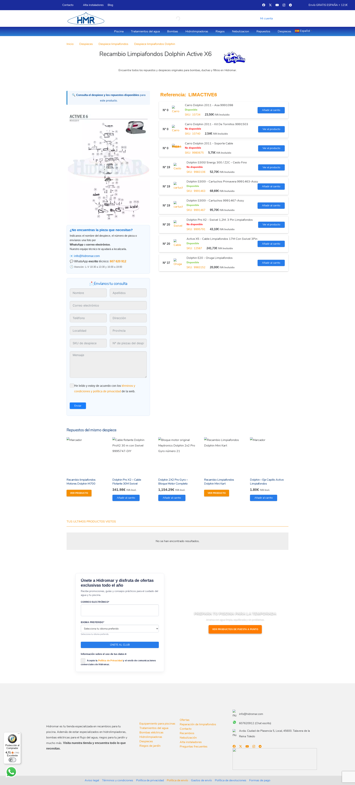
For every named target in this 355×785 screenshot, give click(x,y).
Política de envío (177, 780)
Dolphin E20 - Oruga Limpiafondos (210, 258)
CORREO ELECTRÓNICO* (95, 602)
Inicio (70, 44)
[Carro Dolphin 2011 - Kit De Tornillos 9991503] (176, 129)
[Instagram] (284, 5)
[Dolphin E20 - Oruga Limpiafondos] (178, 263)
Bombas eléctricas (151, 732)
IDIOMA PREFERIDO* (92, 622)
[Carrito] (282, 18)
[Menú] (18, 734)
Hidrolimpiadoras (150, 737)
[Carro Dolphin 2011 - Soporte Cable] (176, 148)
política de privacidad (107, 391)
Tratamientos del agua (153, 728)
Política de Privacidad (110, 660)
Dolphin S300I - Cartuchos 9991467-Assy (215, 201)
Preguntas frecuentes (193, 747)
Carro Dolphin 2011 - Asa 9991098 (209, 105)
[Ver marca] (234, 63)
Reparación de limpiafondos (198, 724)
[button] (265, 18)
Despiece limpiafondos (113, 44)
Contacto (186, 729)
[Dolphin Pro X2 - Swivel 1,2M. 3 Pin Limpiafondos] (178, 224)
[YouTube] (277, 5)
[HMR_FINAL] (65, 712)
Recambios (187, 733)
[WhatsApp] (11, 772)
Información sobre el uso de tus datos (102, 654)
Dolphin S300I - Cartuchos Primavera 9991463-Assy (222, 182)
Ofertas (185, 720)
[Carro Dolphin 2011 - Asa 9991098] (176, 110)
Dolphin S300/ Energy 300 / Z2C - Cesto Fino (217, 163)
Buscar (171, 18)
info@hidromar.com (87, 256)
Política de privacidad (150, 780)
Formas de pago (259, 780)
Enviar (77, 405)
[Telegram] (290, 5)
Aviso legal (92, 780)
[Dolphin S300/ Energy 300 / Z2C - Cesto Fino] (178, 167)
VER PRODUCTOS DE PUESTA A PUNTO (235, 629)
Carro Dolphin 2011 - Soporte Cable (209, 143)
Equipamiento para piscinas (157, 724)
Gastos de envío (201, 780)
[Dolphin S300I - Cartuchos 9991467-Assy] (178, 205)
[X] (270, 5)
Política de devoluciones (230, 780)
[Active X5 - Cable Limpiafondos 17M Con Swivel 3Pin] (178, 243)
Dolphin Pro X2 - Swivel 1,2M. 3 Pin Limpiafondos (220, 220)
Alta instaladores (191, 742)
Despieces (86, 44)
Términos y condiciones (117, 780)
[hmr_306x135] (85, 18)
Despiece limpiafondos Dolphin (154, 44)
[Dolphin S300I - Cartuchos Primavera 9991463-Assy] (178, 186)
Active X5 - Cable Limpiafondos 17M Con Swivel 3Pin (222, 239)
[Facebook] (263, 5)
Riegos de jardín (149, 746)
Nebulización (188, 738)
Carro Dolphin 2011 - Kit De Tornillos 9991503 (216, 124)
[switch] (12, 760)
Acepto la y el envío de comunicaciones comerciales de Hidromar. (118, 662)
